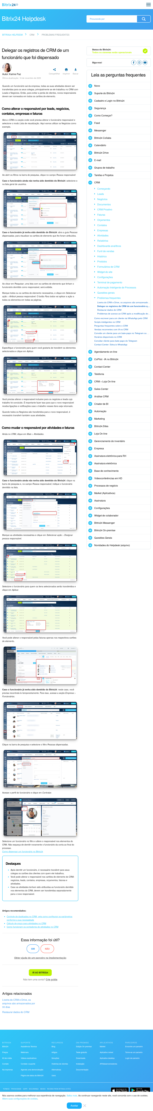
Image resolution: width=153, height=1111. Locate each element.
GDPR (25, 1089)
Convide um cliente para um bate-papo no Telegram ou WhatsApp (122, 333)
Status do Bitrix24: (112, 50)
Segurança (34, 1089)
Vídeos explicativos (28, 1058)
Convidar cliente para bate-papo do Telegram (115, 341)
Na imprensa (7, 1069)
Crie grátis (51, 979)
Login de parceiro (132, 1058)
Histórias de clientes (60, 1063)
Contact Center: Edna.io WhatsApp (110, 344)
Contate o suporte (28, 1063)
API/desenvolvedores (108, 1063)
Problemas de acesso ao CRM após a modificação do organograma (123, 313)
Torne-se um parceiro (134, 1052)
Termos (6, 1089)
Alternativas (56, 1069)
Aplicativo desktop (107, 1058)
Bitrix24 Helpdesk (12, 34)
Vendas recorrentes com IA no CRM (111, 329)
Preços (5, 1052)
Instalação (80, 1063)
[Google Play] (140, 1090)
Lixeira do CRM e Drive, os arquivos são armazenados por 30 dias (18, 1003)
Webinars (25, 1052)
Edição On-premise (84, 1046)
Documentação (82, 1069)
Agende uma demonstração (32, 1069)
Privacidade (16, 1089)
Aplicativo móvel (106, 1052)
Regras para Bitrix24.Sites (59, 1089)
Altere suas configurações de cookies (20, 1098)
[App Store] (120, 1090)
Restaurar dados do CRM (15, 1012)
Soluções (55, 1058)
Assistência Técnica (29, 1046)
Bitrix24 (5, 1046)
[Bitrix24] (10, 4)
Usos (54, 1075)
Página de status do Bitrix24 (32, 1075)
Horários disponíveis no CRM (108, 337)
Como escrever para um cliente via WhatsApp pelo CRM (121, 318)
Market (102, 1046)
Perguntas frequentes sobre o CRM (111, 326)
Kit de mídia (7, 1058)
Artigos (54, 1052)
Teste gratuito (81, 1052)
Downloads (80, 1058)
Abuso (43, 1089)
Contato (5, 1063)
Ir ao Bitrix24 (40, 972)
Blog (53, 1046)
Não (47, 948)
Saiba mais (72, 1095)
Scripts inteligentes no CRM (107, 322)
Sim (33, 948)
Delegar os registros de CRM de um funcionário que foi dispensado (123, 306)
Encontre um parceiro (134, 1046)
